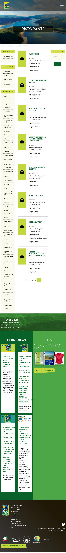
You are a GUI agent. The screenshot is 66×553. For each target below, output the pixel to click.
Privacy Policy (60, 528)
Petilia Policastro (8, 222)
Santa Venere (34, 54)
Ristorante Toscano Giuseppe (37, 168)
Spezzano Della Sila (8, 257)
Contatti (62, 530)
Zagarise (6, 308)
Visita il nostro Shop (44, 370)
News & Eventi (53, 530)
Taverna (6, 267)
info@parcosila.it (15, 516)
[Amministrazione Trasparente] (5, 539)
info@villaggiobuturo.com (8, 172)
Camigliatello (7, 111)
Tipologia (7, 67)
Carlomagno (7, 131)
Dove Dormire (8, 60)
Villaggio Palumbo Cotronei (8, 295)
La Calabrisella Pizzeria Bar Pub (38, 81)
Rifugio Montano (8, 79)
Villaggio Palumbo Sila (8, 300)
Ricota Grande (8, 230)
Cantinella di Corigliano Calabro (8, 126)
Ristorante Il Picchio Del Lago (37, 110)
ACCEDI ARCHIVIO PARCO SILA (14, 546)
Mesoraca (6, 202)
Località (6, 91)
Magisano (6, 199)
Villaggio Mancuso (8, 284)
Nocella (6, 210)
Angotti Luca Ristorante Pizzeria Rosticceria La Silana (37, 254)
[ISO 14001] (16, 539)
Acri (5, 100)
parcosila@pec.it (15, 514)
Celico (5, 96)
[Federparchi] (37, 539)
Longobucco (7, 184)
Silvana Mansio (8, 247)
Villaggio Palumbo (8, 289)
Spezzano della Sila (8, 251)
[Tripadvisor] (26, 539)
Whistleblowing (41, 528)
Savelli (5, 239)
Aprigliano (6, 104)
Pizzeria (6, 75)
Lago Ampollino (8, 180)
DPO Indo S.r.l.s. (48, 539)
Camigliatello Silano (8, 115)
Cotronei (6, 148)
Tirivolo (6, 271)
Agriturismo (7, 71)
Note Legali (50, 528)
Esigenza (6, 51)
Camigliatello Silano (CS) (8, 121)
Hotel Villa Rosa (35, 222)
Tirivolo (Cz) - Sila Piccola (8, 275)
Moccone (6, 206)
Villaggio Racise (8, 305)
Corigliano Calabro (8, 143)
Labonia (6, 176)
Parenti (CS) (7, 214)
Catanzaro (6, 135)
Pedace (6, 217)
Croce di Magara (8, 155)
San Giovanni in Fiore (8, 235)
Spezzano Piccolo (8, 262)
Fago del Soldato (8, 159)
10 (35, 280)
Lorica (5, 188)
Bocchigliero (7, 107)
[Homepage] (6, 7)
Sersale (6, 243)
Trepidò (6, 280)
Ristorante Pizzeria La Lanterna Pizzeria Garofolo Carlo (37, 139)
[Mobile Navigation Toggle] (62, 6)
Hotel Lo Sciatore (36, 195)
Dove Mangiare (9, 45)
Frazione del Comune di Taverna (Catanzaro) (8, 166)
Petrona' (6, 227)
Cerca (55, 51)
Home (2, 45)
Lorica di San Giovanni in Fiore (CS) (8, 193)
